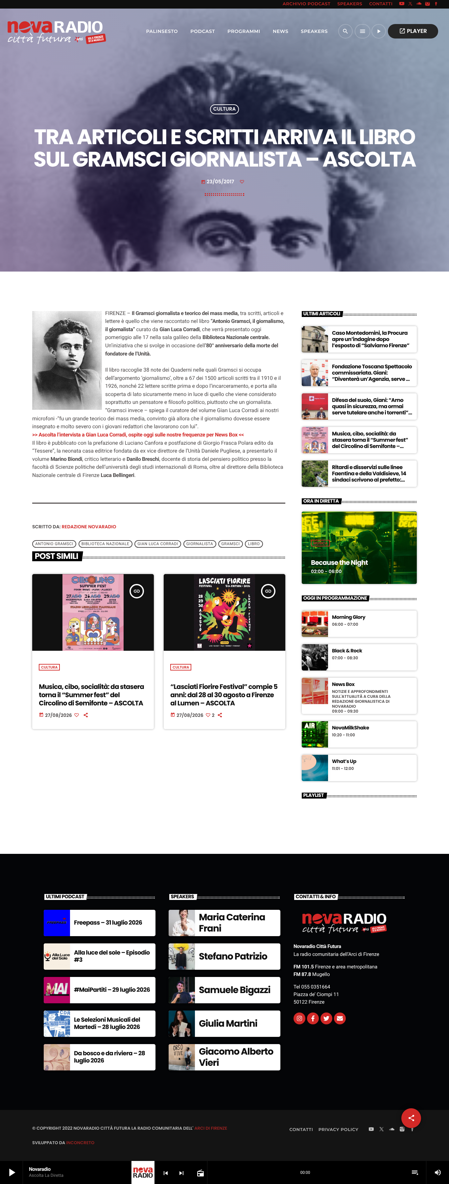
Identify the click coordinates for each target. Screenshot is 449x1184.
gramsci (230, 543)
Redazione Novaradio (89, 526)
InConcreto (80, 1143)
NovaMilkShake (350, 728)
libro (254, 543)
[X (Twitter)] (410, 4)
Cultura (224, 109)
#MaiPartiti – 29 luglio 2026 (112, 990)
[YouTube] (401, 4)
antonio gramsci (54, 543)
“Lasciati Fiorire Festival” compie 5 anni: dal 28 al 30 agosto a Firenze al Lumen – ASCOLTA (223, 695)
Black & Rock (347, 651)
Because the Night (339, 562)
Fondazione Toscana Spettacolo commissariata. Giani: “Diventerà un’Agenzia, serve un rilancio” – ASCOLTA (372, 376)
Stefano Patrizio (233, 956)
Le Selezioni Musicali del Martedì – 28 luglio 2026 (107, 1023)
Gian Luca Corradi (157, 543)
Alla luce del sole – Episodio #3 (112, 956)
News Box (343, 685)
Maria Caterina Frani (232, 923)
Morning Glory (348, 617)
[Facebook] (436, 4)
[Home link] (42, 31)
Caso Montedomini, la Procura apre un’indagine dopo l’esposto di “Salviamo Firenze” (370, 339)
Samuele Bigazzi (234, 990)
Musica (320, 543)
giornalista (199, 543)
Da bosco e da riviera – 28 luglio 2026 (109, 1057)
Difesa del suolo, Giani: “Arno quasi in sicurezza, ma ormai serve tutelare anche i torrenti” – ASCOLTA (372, 409)
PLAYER (413, 31)
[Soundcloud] (419, 4)
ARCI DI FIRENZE (210, 1128)
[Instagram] (427, 4)
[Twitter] (326, 1018)
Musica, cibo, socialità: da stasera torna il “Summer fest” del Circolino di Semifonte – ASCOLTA (91, 695)
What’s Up (344, 762)
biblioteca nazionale (106, 543)
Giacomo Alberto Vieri (236, 1057)
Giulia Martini (228, 1023)
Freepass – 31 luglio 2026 (108, 923)
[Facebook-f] (313, 1018)
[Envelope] (340, 1018)
